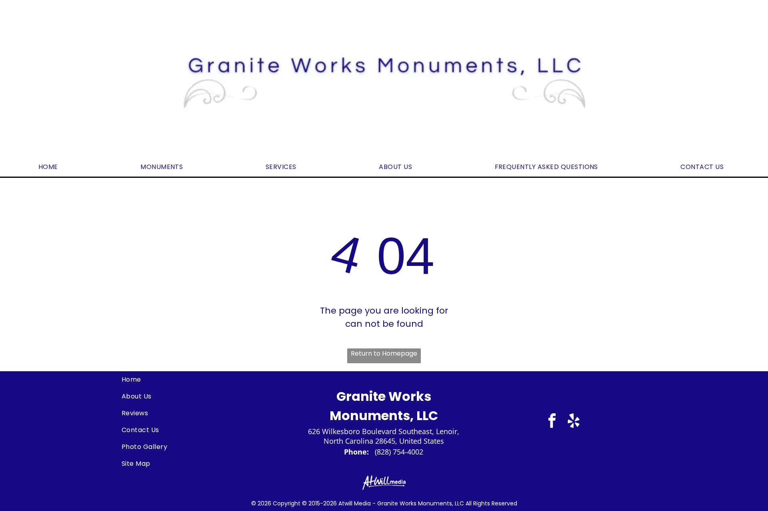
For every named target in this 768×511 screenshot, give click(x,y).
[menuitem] (51, 167)
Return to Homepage (384, 353)
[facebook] (552, 422)
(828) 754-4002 (399, 452)
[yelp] (573, 422)
